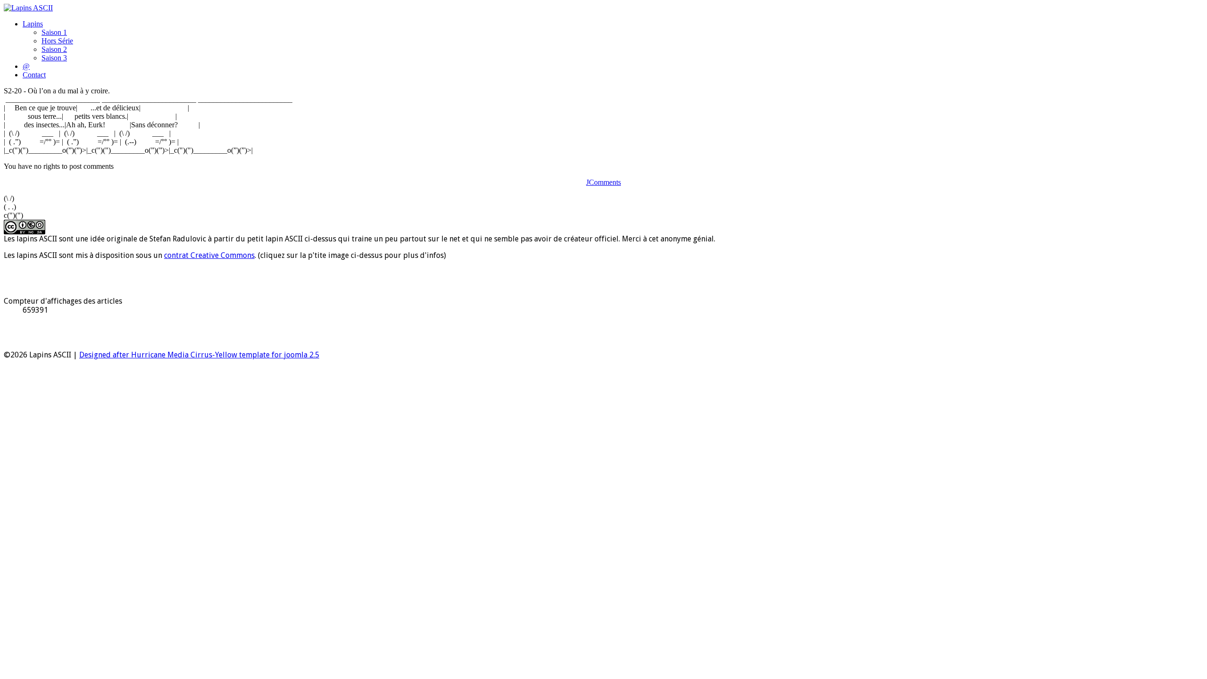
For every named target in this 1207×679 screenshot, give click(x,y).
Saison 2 (54, 49)
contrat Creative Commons (209, 255)
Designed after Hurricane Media (134, 354)
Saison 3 (54, 58)
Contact (34, 75)
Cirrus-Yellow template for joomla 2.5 (254, 354)
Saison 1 (54, 32)
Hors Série (57, 41)
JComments (603, 182)
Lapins (33, 24)
